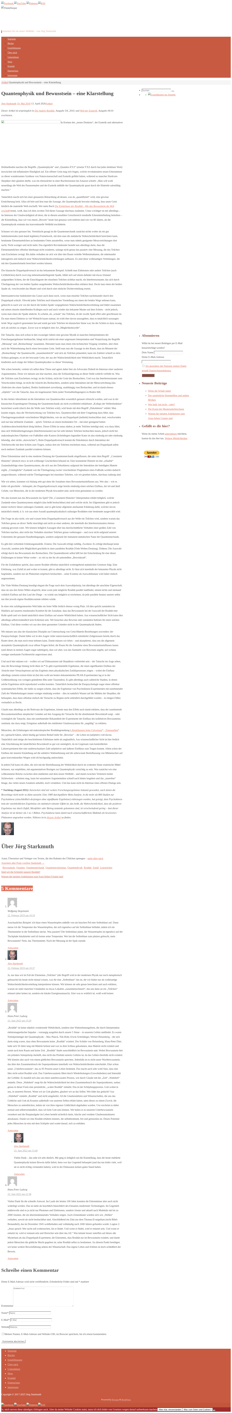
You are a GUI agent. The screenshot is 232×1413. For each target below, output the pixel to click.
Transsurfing (112, 730)
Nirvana (115, 1399)
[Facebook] (7, 3)
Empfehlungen (15, 1360)
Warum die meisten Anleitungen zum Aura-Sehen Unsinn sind (32, 876)
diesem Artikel (54, 817)
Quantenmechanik (35, 867)
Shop (10, 1373)
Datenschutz (14, 1382)
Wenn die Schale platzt (159, 391)
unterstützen (171, 433)
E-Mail (5, 1320)
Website (5, 1327)
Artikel (4, 82)
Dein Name (147, 352)
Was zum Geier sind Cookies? (197, 1409)
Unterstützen (14, 1369)
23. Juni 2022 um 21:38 (19, 1194)
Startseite (12, 1351)
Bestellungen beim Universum (87, 730)
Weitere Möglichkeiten (176, 438)
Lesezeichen (106, 867)
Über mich (13, 1364)
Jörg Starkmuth (8, 103)
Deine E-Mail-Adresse (153, 357)
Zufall (96, 867)
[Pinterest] (32, 3)
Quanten (20, 867)
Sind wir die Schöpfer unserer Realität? (20, 872)
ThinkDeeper (20, 22)
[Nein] (214, 1410)
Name (5, 1313)
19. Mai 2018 (23, 103)
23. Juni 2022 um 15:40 (26, 1150)
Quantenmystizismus (55, 867)
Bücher (11, 1355)
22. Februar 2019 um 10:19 (21, 915)
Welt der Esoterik (88, 110)
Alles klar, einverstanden (170, 1409)
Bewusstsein (9, 867)
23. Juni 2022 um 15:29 (19, 1020)
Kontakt (12, 1378)
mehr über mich (95, 858)
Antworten (13, 948)
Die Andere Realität (44, 110)
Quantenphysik (75, 867)
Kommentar (7, 1305)
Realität (87, 867)
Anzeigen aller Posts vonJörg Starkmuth (22, 863)
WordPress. (126, 1399)
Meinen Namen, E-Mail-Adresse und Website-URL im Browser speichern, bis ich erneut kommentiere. (55, 1334)
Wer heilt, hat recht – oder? (161, 404)
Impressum (13, 1387)
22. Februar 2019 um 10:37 (21, 968)
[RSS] (41, 3)
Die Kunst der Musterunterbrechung (166, 409)
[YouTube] (20, 3)
